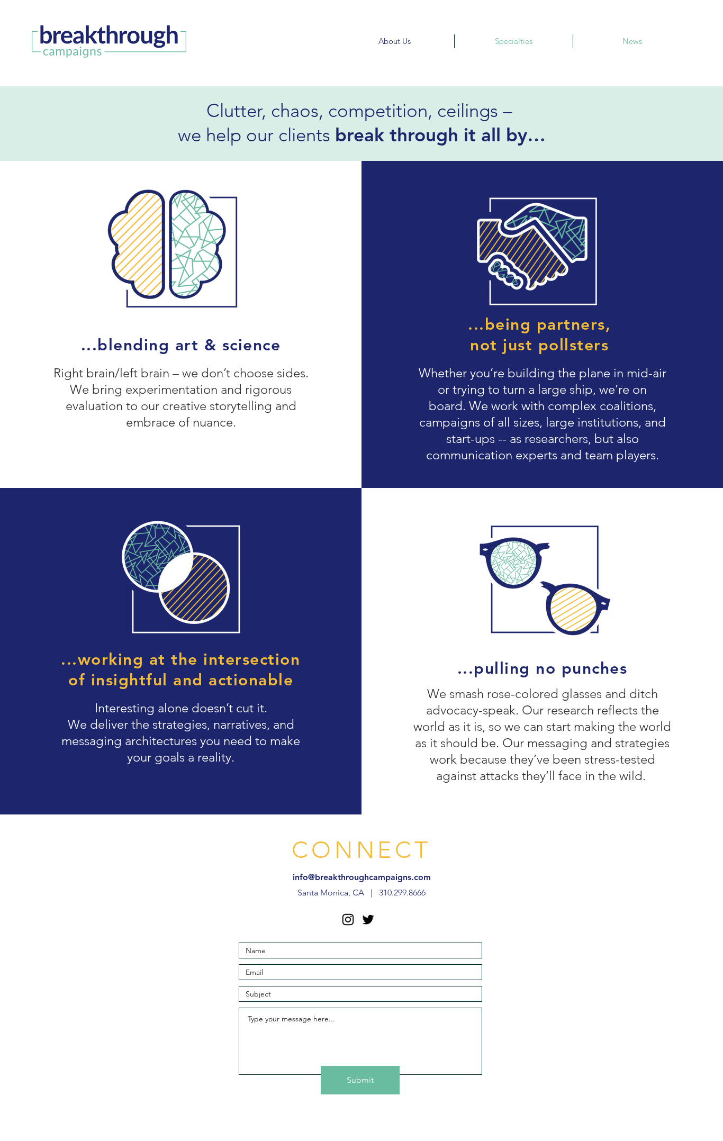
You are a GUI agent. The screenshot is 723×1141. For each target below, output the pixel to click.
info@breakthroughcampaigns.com (362, 877)
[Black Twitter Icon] (368, 919)
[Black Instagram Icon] (348, 919)
